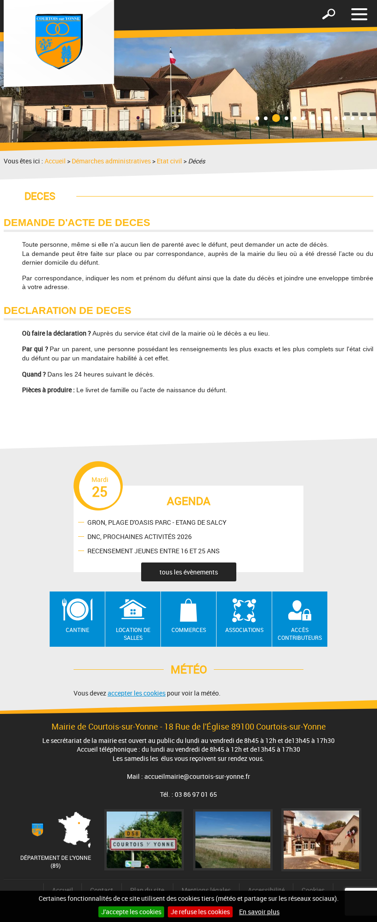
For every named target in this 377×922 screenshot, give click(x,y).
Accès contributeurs (300, 633)
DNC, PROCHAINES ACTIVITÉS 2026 (139, 536)
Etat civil (169, 161)
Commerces (188, 629)
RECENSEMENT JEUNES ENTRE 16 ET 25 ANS (153, 550)
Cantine (77, 629)
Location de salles (133, 633)
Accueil (55, 161)
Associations (244, 629)
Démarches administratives (111, 161)
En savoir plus (259, 911)
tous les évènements (189, 572)
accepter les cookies (137, 693)
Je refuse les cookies (200, 911)
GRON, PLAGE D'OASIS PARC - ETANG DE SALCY (157, 521)
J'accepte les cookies (131, 911)
